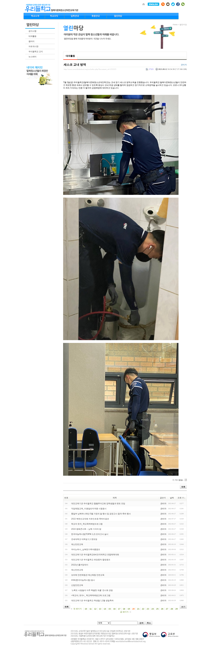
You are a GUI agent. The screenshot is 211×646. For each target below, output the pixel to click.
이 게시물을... (178, 480)
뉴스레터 (32, 57)
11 (91, 609)
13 (100, 609)
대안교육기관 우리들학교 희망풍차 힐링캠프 (90, 560)
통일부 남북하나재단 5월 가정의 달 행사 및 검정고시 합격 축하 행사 (101, 514)
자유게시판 (33, 46)
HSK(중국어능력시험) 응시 (83, 580)
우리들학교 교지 (36, 51)
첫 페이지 (77, 609)
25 (157, 609)
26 (162, 609)
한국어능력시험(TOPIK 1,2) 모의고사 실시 (89, 534)
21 (138, 609)
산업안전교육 (77, 585)
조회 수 (181, 498)
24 (152, 609)
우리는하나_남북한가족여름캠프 (85, 549)
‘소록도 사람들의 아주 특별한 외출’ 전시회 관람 (92, 590)
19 (129, 609)
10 (86, 609)
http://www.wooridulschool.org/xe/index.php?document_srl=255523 (90, 69)
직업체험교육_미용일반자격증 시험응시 (88, 508)
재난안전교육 (77, 544)
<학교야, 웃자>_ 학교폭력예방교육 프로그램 (90, 595)
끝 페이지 (124, 612)
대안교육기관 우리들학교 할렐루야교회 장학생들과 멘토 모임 (98, 503)
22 (143, 609)
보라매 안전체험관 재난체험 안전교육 (87, 575)
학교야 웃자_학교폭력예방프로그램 (87, 524)
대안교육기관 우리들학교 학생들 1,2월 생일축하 (92, 600)
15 (109, 609)
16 (114, 609)
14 (105, 609)
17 (119, 609)
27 (167, 609)
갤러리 (31, 41)
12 (95, 609)
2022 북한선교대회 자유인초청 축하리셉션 (90, 519)
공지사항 (32, 31)
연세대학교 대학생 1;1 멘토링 (84, 539)
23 (148, 609)
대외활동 (32, 36)
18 (124, 609)
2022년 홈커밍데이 (79, 565)
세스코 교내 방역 (75, 64)
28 (172, 609)
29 (176, 609)
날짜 (172, 498)
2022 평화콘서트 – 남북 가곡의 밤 (86, 529)
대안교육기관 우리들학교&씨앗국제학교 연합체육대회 (95, 554)
